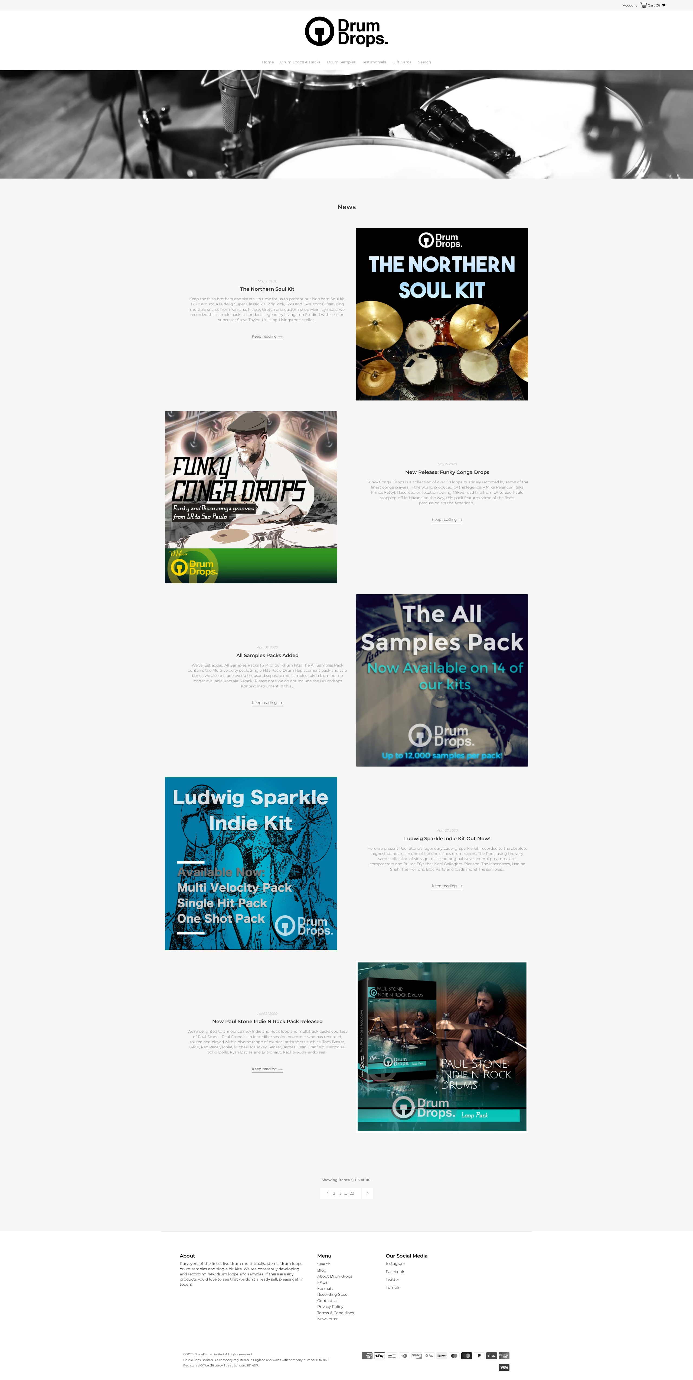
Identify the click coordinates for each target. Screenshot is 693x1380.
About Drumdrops (334, 1276)
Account (630, 5)
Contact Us (327, 1300)
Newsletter (327, 1318)
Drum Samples (341, 62)
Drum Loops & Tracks (300, 62)
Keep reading (265, 336)
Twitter (392, 1279)
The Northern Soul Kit (267, 289)
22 (352, 1193)
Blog (321, 1270)
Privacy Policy (330, 1306)
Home (268, 62)
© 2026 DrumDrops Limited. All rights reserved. (217, 1354)
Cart (653, 5)
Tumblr (393, 1287)
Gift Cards (402, 62)
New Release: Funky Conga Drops (447, 472)
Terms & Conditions (335, 1312)
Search (424, 62)
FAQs (322, 1282)
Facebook (395, 1271)
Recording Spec (332, 1294)
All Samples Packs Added (267, 655)
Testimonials (374, 62)
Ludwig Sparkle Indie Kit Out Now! (447, 839)
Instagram (395, 1263)
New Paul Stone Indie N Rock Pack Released (267, 1022)
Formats (325, 1288)
